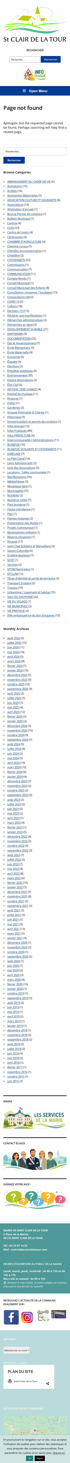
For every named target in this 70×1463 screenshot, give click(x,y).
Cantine (12, 223)
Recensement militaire (21, 532)
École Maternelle (18, 352)
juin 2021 (13, 919)
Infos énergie (15, 426)
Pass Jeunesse (16, 504)
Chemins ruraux (17, 246)
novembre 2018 (17, 1035)
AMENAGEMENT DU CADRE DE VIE (29, 181)
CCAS (10, 228)
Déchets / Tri (15, 311)
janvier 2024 (15, 777)
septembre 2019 (17, 998)
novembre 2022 (17, 841)
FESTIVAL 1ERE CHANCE (22, 389)
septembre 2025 (17, 689)
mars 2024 (14, 767)
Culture (12, 306)
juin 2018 (13, 1053)
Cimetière (13, 255)
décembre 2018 (17, 1030)
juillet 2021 (14, 915)
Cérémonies (15, 237)
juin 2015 (13, 1081)
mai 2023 (13, 813)
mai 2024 (13, 758)
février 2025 (14, 716)
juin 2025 (13, 703)
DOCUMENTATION (19, 338)
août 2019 (13, 1003)
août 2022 (13, 855)
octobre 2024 (15, 735)
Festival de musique (20, 394)
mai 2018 (13, 1058)
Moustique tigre (17, 486)
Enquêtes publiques (20, 371)
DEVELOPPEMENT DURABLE (25, 329)
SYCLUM (12, 574)
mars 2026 (14, 661)
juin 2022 (13, 864)
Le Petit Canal (16, 458)
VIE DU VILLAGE (17, 601)
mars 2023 (14, 823)
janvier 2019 (15, 1026)
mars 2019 (14, 1021)
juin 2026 (13, 647)
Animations (14, 186)
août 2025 (13, 693)
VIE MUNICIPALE (17, 606)
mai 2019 (13, 1012)
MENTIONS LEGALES (15, 1362)
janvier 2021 (15, 938)
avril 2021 (13, 929)
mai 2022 (13, 869)
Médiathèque (15, 481)
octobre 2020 (15, 952)
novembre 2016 (17, 1072)
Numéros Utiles (17, 500)
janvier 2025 (15, 721)
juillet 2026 (14, 643)
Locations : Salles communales (26, 472)
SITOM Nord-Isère (18, 569)
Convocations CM (18, 297)
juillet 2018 (14, 1049)
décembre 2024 (17, 726)
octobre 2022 (15, 846)
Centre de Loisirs (18, 232)
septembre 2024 (17, 740)
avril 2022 (13, 873)
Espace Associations (20, 380)
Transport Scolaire (19, 583)
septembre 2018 (17, 1039)
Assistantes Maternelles (22, 195)
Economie (13, 357)
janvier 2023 (15, 832)
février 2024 (14, 772)
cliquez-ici (59, 1453)
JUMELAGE (14, 454)
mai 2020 (13, 970)
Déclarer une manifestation (24, 315)
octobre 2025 (15, 684)
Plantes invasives (18, 518)
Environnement (17, 375)
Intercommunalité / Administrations (30, 440)
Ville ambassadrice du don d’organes (31, 615)
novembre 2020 (17, 947)
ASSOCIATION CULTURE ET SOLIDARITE (31, 200)
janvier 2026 (15, 670)
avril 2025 (13, 712)
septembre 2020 (17, 956)
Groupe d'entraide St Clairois (26, 412)
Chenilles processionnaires (24, 251)
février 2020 (14, 984)
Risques (12, 541)
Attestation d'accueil (20, 209)
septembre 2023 (17, 795)
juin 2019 (13, 1007)
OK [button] (29, 1458)
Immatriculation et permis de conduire (32, 421)
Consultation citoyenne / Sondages (29, 292)
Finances (13, 398)
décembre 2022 (17, 836)
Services (12, 565)
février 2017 (14, 1067)
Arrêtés (12, 191)
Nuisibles (13, 495)
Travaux (12, 588)
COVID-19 (13, 301)
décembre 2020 (17, 943)
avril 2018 (13, 1062)
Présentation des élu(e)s (22, 523)
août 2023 (13, 800)
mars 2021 (14, 933)
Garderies (13, 408)
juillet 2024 (14, 749)
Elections (13, 366)
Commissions (16, 265)
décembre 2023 (17, 781)
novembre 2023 (17, 786)
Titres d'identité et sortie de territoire (31, 578)
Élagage (12, 362)
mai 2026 (13, 652)
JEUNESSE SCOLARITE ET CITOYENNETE (31, 449)
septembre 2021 (17, 906)
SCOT (10, 560)
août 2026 (13, 638)
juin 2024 (13, 753)
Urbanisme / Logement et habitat (28, 592)
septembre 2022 (17, 850)
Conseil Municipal (18, 283)
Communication (17, 269)
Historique (14, 417)
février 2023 (14, 827)
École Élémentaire (18, 348)
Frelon (11, 403)
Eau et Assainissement (21, 343)
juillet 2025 (14, 698)
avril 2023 (13, 818)
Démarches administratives (25, 320)
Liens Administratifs (20, 463)
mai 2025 (13, 707)
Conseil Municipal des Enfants (26, 288)
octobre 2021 (15, 901)
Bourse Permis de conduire (24, 214)
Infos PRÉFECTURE (19, 435)
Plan (10, 514)
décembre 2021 (17, 892)
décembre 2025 (17, 675)
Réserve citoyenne (19, 537)
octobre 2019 (15, 993)
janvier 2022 (15, 887)
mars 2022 (14, 878)
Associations (15, 205)
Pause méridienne (19, 509)
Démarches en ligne (20, 325)
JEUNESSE (13, 445)
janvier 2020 (15, 989)
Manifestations (16, 477)
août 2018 (13, 1044)
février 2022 (14, 883)
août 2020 (13, 961)
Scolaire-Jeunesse (18, 555)
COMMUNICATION (18, 274)
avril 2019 (13, 1016)
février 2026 (14, 666)
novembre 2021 (17, 896)
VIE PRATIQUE (16, 611)
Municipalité (15, 491)
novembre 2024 (17, 730)
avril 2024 (13, 763)
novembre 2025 (17, 680)
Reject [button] (40, 1458)
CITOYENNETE (16, 260)
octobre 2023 (15, 790)
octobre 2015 (15, 1076)
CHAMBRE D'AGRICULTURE (24, 242)
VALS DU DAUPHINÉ (20, 597)
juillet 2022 (14, 860)
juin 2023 (13, 809)
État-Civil (12, 385)
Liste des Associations (21, 468)
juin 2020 (13, 966)
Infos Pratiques (17, 431)
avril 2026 (13, 657)
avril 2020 (13, 975)
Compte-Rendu (17, 278)
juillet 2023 (14, 804)
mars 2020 (14, 979)
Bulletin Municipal (18, 218)
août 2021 (13, 910)
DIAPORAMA (15, 334)
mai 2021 (13, 924)
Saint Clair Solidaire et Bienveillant (29, 546)
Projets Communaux (20, 528)
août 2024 (13, 744)
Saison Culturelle (18, 551)
